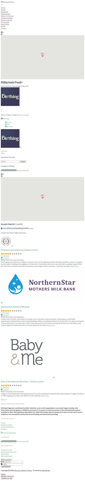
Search (23, 161)
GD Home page (6, 456)
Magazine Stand (6, 18)
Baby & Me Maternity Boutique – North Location (22, 381)
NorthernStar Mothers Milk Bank (15, 307)
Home (3, 8)
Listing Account (6, 450)
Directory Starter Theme (23, 470)
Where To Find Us (7, 16)
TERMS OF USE (6, 478)
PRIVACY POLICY (7, 476)
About (3, 10)
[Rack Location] (8, 170)
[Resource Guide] (7, 2)
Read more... (74, 266)
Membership (5, 14)
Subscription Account (8, 452)
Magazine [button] (4, 12)
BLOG (3, 26)
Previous (4, 151)
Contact (4, 28)
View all (3, 399)
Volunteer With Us (7, 427)
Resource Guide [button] (6, 20)
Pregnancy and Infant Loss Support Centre (19, 250)
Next (2, 153)
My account (5, 22)
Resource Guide (6, 425)
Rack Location (24, 115)
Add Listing (5, 24)
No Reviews (5, 256)
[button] (42, 54)
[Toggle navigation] (1, 4)
